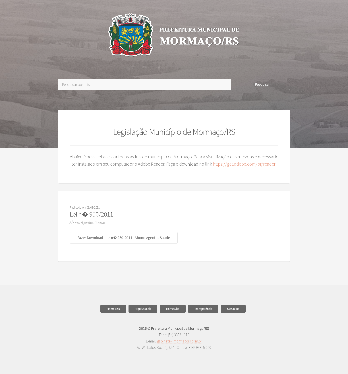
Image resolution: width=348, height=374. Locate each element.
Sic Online (233, 309)
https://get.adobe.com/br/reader (244, 164)
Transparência (203, 309)
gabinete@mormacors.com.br (179, 341)
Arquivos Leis (143, 309)
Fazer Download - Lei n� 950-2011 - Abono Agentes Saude (123, 237)
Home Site (172, 309)
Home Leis (113, 309)
